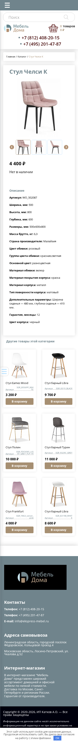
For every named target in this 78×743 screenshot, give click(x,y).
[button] (11, 147)
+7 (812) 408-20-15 (40, 38)
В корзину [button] (19, 401)
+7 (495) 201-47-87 (42, 44)
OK (57, 738)
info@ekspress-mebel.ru (32, 621)
